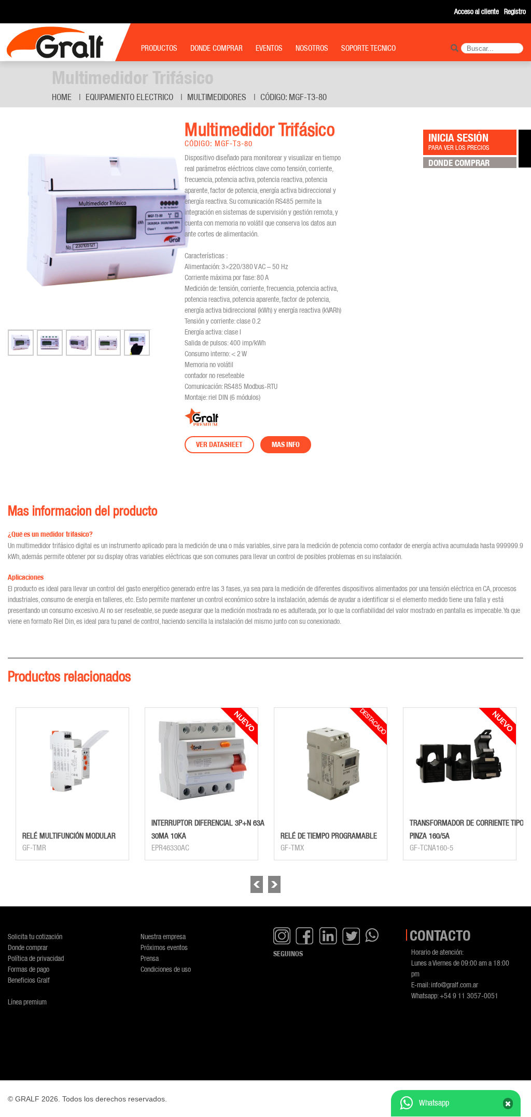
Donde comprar (28, 947)
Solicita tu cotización (35, 936)
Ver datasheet (219, 444)
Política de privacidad (36, 958)
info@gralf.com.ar (454, 984)
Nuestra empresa (163, 936)
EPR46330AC (170, 848)
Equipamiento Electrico (129, 97)
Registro (515, 11)
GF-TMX (292, 848)
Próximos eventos (164, 947)
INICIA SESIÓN (459, 141)
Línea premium (27, 1001)
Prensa (150, 958)
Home (62, 97)
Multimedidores (216, 97)
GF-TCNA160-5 (431, 848)
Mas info (286, 444)
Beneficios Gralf (29, 979)
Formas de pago (28, 969)
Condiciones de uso (166, 969)
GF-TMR (34, 848)
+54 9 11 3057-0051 (469, 995)
